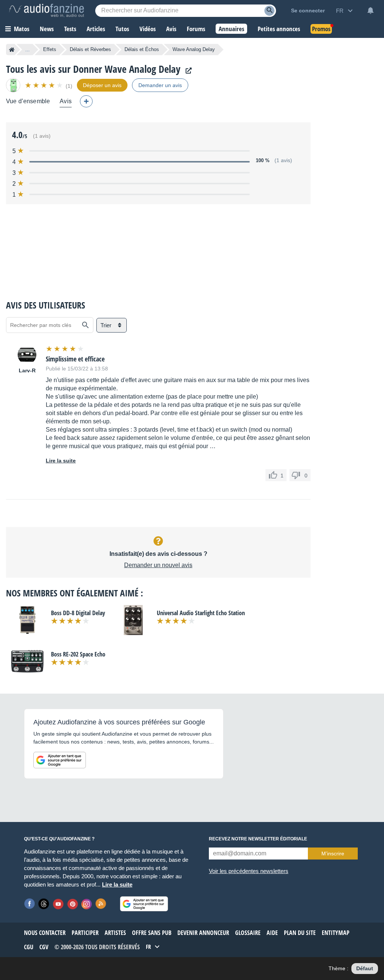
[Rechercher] (85, 325)
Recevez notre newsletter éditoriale (258, 839)
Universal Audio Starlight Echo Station (201, 613)
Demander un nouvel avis (158, 565)
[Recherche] (269, 11)
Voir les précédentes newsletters (248, 871)
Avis (66, 101)
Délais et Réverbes (90, 49)
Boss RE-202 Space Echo (78, 654)
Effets (49, 49)
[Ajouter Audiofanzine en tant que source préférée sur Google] (59, 760)
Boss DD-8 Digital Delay (78, 613)
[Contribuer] (86, 101)
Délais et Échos (141, 49)
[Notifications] (370, 10)
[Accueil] (12, 49)
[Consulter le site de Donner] (187, 71)
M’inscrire (332, 854)
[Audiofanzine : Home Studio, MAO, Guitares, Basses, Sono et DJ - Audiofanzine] (46, 10)
